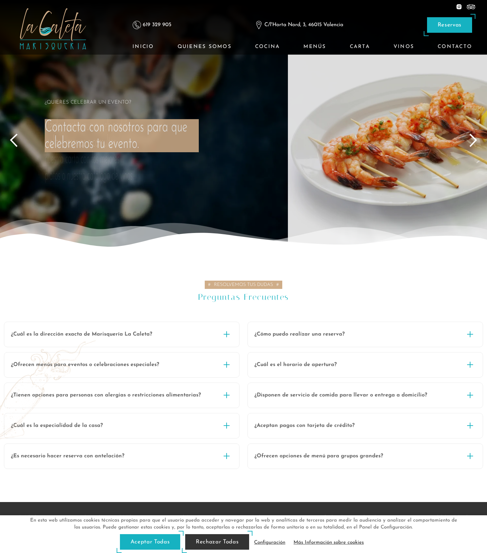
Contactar (68, 175)
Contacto (455, 46)
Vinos (404, 46)
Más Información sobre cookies (329, 542)
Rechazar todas (217, 542)
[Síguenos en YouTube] (471, 6)
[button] (122, 334)
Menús (314, 46)
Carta (360, 46)
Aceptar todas (150, 542)
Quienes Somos (205, 46)
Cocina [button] (267, 46)
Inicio (143, 46)
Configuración (269, 542)
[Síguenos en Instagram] (459, 6)
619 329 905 (157, 24)
